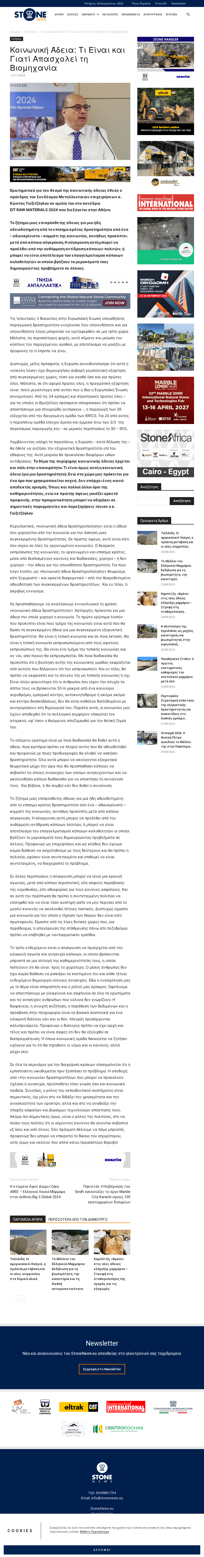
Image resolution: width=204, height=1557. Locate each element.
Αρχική (59, 14)
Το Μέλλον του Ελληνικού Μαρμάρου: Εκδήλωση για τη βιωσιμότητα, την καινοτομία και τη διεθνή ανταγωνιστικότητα (68, 1274)
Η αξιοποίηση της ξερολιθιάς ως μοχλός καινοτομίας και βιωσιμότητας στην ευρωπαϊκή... (177, 635)
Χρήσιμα (171, 14)
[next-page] (21, 1299)
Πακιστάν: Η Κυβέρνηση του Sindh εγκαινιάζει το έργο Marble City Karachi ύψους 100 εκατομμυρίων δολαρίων (102, 1194)
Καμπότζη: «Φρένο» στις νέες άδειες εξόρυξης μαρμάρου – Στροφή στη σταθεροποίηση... (176, 602)
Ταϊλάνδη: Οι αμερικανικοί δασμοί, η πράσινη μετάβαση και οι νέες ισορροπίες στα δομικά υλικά (28, 1269)
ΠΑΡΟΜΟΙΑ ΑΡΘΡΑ (28, 1220)
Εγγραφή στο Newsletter (102, 1369)
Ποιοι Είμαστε (141, 3)
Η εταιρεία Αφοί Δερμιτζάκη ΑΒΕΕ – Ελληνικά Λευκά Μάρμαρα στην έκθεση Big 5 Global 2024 (37, 1191)
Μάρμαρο (88, 14)
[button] (188, 14)
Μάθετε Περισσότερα (94, 1531)
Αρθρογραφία (153, 14)
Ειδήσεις (72, 14)
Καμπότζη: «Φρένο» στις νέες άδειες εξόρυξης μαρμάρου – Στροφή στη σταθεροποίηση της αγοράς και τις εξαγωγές (111, 1274)
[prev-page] (13, 1299)
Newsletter (178, 3)
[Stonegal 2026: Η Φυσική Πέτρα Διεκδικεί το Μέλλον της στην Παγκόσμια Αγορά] (147, 738)
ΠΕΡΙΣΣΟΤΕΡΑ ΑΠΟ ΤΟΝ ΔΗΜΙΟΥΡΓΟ (78, 1220)
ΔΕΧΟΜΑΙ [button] (102, 1550)
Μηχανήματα (131, 14)
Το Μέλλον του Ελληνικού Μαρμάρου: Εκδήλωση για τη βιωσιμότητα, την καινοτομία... (176, 570)
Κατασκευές (110, 14)
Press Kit (161, 3)
